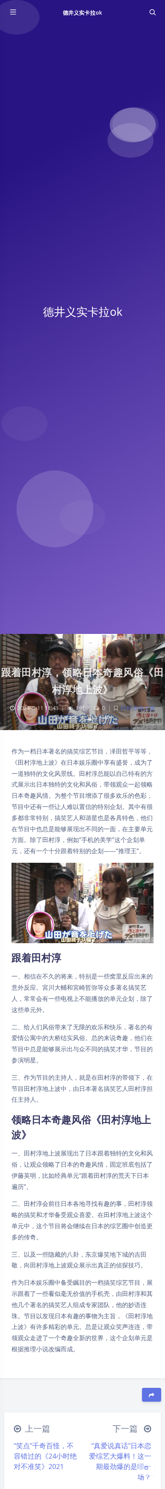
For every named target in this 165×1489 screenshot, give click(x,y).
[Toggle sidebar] (12, 12)
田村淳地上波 (137, 708)
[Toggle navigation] (152, 12)
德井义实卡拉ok (82, 12)
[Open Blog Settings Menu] (146, 1467)
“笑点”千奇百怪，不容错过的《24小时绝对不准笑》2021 (45, 1456)
